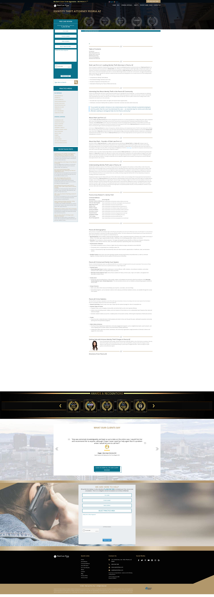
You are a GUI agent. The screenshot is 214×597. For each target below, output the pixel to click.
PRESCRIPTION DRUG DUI (60, 105)
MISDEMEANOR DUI (59, 95)
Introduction (91, 51)
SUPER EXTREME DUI (59, 99)
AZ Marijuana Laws (59, 120)
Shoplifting (57, 137)
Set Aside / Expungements (61, 140)
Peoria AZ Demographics (94, 57)
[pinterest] (145, 560)
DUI (118, 5)
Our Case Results (85, 567)
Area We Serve (84, 565)
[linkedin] (152, 560)
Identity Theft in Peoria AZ (94, 54)
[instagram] (155, 560)
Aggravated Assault (59, 122)
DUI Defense (84, 561)
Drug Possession (59, 131)
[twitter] (142, 560)
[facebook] (138, 560)
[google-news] (158, 560)
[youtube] (148, 560)
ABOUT (136, 5)
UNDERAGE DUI (58, 109)
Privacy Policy (84, 575)
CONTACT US (157, 5)
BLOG (150, 5)
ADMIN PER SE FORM (59, 112)
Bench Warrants (59, 125)
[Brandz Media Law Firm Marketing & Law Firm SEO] (148, 588)
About (82, 569)
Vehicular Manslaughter (61, 142)
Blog (82, 573)
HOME (114, 5)
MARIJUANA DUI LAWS (59, 107)
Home (82, 31)
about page (129, 147)
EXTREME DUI (57, 97)
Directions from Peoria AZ (94, 58)
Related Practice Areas (93, 55)
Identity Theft (58, 133)
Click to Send (65, 76)
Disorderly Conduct (59, 127)
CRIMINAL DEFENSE (126, 5)
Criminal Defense (85, 563)
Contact (83, 571)
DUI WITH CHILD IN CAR (59, 103)
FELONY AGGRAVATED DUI (60, 101)
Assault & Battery (59, 123)
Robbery (57, 135)
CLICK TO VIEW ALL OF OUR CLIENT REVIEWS (107, 469)
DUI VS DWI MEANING (59, 110)
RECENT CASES (144, 5)
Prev (60, 406)
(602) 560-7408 (154, 1)
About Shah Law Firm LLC (94, 52)
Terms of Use (84, 577)
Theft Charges (58, 139)
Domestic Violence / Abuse (61, 129)
